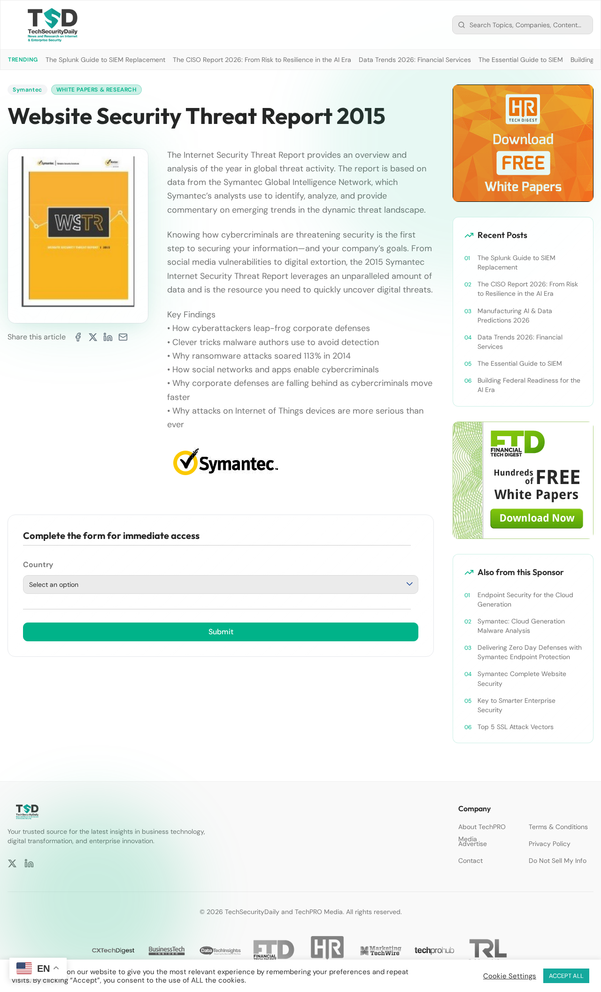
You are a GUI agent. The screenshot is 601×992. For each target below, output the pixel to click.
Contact (470, 860)
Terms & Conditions (558, 827)
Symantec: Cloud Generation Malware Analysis (521, 626)
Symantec (27, 89)
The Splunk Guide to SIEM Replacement (105, 59)
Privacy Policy (549, 843)
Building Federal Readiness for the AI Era (529, 385)
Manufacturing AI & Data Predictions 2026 (515, 315)
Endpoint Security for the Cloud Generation (525, 599)
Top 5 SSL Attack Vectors (516, 727)
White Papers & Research (96, 89)
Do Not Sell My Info (557, 860)
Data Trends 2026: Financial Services (415, 59)
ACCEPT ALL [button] (566, 976)
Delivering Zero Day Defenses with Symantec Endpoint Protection (530, 652)
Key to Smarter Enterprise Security (516, 705)
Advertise (472, 843)
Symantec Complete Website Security (522, 678)
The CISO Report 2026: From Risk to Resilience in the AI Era (262, 59)
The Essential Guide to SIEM (520, 59)
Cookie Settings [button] (509, 976)
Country (38, 564)
